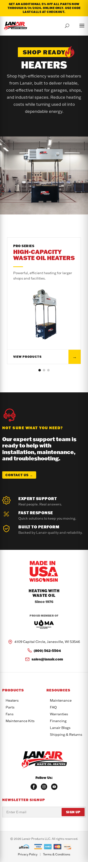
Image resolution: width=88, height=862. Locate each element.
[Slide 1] (39, 370)
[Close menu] (77, 24)
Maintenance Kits (20, 721)
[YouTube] (54, 787)
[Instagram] (44, 787)
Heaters (12, 700)
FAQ (53, 707)
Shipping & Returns (66, 734)
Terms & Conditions (56, 854)
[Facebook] (34, 787)
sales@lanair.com (47, 659)
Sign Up (73, 812)
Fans (9, 714)
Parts (10, 707)
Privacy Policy (27, 854)
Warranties (59, 714)
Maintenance (61, 700)
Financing (58, 721)
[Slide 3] (48, 370)
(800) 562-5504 (47, 650)
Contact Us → (19, 475)
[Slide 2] (44, 370)
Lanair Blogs (60, 728)
